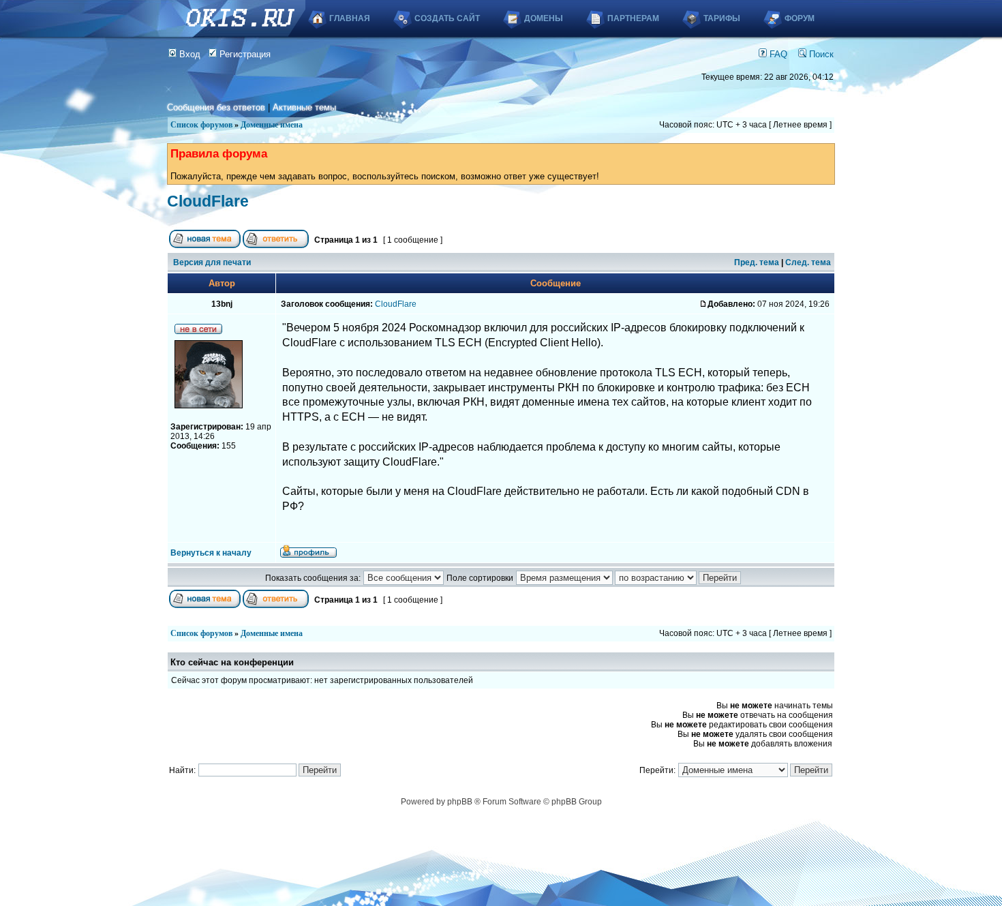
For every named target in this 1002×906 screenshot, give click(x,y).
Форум (800, 18)
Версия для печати (212, 262)
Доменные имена (272, 125)
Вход (188, 54)
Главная (349, 18)
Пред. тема (756, 262)
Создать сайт (447, 18)
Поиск (820, 54)
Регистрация (244, 54)
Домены (543, 18)
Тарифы (721, 18)
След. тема (808, 262)
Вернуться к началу (211, 553)
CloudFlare (208, 201)
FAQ (777, 54)
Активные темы (304, 107)
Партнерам (633, 18)
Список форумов (201, 125)
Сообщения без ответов (216, 107)
